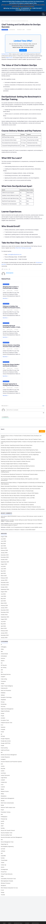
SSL (2, 853)
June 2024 (3, 596)
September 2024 (5, 589)
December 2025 (5, 555)
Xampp (2, 892)
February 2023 (4, 630)
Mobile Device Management (7, 798)
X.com (2, 890)
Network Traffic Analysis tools (8, 807)
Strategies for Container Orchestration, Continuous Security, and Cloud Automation (20, 488)
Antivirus (3, 658)
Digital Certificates (5, 711)
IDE (1, 752)
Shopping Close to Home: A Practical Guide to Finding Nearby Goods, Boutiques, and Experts (11, 289)
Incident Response (5, 757)
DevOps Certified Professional (10, 4)
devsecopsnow (12, 29)
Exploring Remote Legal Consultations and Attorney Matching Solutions (18, 466)
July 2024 (3, 594)
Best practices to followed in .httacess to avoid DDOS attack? (20, 529)
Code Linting (4, 679)
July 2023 (3, 621)
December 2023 (5, 610)
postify (2, 821)
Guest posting (4, 747)
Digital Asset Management (7, 708)
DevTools (3, 706)
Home (3, 20)
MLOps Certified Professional (27, 6)
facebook (3, 727)
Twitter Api (3, 864)
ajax (2, 651)
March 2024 (4, 603)
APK (2, 669)
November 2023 (5, 612)
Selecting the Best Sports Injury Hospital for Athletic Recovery (15, 461)
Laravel (2, 770)
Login (43, 405)
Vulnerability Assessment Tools (8, 878)
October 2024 (4, 587)
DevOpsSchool (5, 54)
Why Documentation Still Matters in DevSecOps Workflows (15, 476)
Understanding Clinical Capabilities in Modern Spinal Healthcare (16, 456)
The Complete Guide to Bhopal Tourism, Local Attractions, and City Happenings (20, 454)
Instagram (3, 759)
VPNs (2, 876)
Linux (2, 784)
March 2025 (4, 575)
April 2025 (3, 573)
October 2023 (4, 614)
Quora (2, 823)
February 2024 (4, 605)
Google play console (6, 741)
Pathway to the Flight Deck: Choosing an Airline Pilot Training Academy (18, 459)
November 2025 (5, 557)
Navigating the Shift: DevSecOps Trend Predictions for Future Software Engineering (21, 452)
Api (1, 663)
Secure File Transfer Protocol (8, 830)
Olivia (4, 290)
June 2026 (3, 541)
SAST (2, 825)
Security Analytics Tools (6, 832)
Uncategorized (7, 20)
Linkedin (3, 780)
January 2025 (4, 580)
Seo (2, 839)
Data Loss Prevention (6, 690)
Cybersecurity (4, 688)
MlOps (2, 793)
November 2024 (5, 584)
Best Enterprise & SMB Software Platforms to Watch (13, 500)
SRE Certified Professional (26, 4)
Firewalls (3, 729)
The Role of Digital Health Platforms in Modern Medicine (14, 463)
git (1, 734)
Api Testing (3, 667)
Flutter (2, 731)
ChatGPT (3, 676)
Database (3, 692)
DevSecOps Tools (18, 923)
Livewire (3, 786)
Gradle (2, 745)
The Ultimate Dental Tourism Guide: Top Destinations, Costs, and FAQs (18, 497)
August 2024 (4, 591)
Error (2, 725)
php (2, 814)
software (3, 851)
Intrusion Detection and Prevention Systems (11, 761)
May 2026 (3, 543)
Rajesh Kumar (9, 57)
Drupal (2, 715)
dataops (3, 695)
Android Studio (4, 653)
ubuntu (2, 867)
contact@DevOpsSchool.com (15, 254)
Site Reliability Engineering (7, 846)
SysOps (3, 858)
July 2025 (3, 566)
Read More (5, 298)
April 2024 (3, 600)
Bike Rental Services (6, 674)
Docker (2, 713)
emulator (3, 718)
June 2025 (3, 568)
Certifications (35, 923)
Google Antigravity (5, 738)
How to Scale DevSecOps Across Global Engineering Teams (15, 468)
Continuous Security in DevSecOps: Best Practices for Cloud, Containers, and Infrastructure (22, 509)
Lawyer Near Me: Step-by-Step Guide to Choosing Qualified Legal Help (18, 495)
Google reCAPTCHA (5, 743)
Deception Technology (6, 697)
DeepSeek (3, 699)
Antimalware (4, 656)
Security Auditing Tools (6, 835)
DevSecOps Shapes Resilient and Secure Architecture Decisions (11, 366)
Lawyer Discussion (5, 775)
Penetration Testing (5, 812)
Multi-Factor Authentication (7, 802)
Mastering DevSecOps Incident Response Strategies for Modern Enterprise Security (21, 507)
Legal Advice (4, 777)
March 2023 (4, 628)
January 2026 (4, 552)
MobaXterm (3, 796)
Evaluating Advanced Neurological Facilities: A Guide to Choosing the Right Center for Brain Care (12, 328)
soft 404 (3, 848)
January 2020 (4, 637)
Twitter (2, 862)
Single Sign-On (4, 844)
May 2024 (3, 598)
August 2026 (4, 536)
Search (2, 429)
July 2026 (3, 539)
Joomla (2, 766)
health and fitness (5, 750)
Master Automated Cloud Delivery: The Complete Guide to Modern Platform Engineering (22, 486)
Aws (2, 672)
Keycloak (3, 768)
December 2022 (5, 635)
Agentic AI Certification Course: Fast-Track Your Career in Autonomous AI (18, 502)
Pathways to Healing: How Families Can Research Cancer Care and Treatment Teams (11, 308)
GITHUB (3, 736)
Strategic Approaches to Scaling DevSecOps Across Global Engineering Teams (10, 385)
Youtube (3, 894)
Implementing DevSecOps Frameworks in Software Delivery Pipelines (17, 504)
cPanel (2, 683)
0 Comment (29, 29)
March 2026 (4, 548)
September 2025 (5, 561)
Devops (2, 702)
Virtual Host (3, 871)
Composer (3, 681)
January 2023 (4, 633)
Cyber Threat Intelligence (7, 685)
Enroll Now (23, 50)
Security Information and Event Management (11, 837)
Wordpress (3, 885)
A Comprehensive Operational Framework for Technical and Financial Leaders (19, 474)
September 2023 (5, 617)
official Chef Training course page (23, 248)
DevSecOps (3, 704)
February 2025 (4, 578)
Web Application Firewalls (7, 881)
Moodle (2, 800)
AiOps (2, 649)
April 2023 (3, 626)
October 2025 (4, 559)
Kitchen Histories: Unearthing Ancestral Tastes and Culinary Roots (11, 346)
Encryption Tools (5, 720)
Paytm (2, 809)
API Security (4, 665)
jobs (2, 763)
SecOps (3, 828)
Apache (2, 660)
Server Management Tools (7, 842)
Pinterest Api (4, 819)
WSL (9, 887)
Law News (3, 773)
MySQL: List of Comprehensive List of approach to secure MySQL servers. (24, 527)
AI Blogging (3, 646)
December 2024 (5, 582)
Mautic (2, 789)
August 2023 (4, 619)
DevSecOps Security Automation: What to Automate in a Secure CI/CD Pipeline (19, 493)
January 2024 (4, 607)
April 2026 (3, 545)
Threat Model (4, 860)
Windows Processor (5, 883)
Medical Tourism (5, 791)
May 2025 (3, 571)
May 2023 (3, 623)
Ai (1, 644)
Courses (27, 923)
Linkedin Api (4, 782)
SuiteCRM (3, 855)
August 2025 (4, 564)
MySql (2, 805)
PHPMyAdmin (4, 816)
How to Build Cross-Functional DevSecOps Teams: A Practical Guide (17, 490)
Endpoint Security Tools (6, 722)
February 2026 (4, 550)
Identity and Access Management (9, 754)
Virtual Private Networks (6, 874)
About (9, 923)
